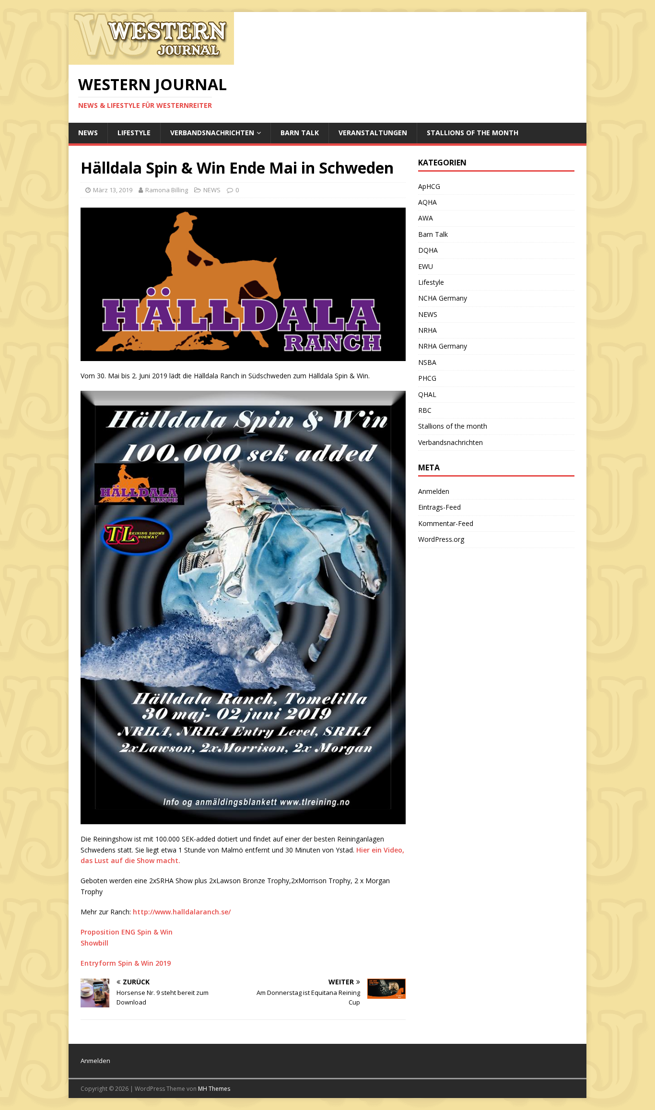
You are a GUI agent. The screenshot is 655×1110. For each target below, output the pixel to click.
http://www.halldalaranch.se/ (182, 911)
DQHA (428, 250)
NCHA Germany (442, 298)
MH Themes (214, 1089)
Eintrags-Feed (439, 507)
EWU (425, 266)
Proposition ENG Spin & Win (127, 931)
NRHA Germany (442, 346)
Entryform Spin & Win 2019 (126, 963)
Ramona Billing (166, 190)
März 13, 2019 (112, 190)
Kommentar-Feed (445, 523)
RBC (425, 410)
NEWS (88, 132)
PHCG (427, 378)
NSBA (427, 362)
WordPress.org (441, 539)
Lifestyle (134, 132)
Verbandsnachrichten (212, 132)
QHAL (427, 394)
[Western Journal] (151, 59)
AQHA (427, 202)
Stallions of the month (472, 132)
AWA (425, 217)
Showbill (94, 942)
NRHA (427, 330)
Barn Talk (300, 132)
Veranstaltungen (373, 132)
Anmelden (433, 491)
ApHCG (429, 186)
